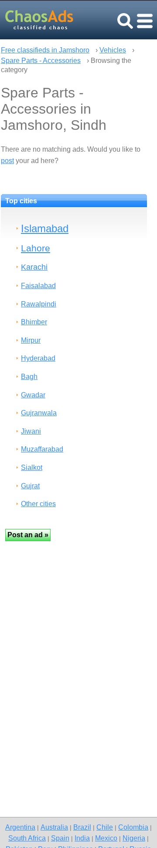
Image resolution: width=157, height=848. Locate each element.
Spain (60, 838)
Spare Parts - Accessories (41, 60)
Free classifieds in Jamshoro (45, 50)
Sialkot (31, 467)
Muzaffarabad (42, 449)
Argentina (20, 827)
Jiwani (31, 431)
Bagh (29, 376)
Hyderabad (38, 358)
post (7, 160)
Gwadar (33, 395)
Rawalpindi (38, 304)
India (82, 838)
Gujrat (30, 486)
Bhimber (34, 322)
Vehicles (112, 50)
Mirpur (31, 340)
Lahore (35, 248)
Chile (104, 827)
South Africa (27, 838)
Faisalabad (38, 285)
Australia (54, 827)
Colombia (133, 827)
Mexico (106, 838)
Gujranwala (39, 413)
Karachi (34, 266)
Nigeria (134, 838)
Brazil (82, 827)
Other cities (38, 503)
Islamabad (44, 228)
